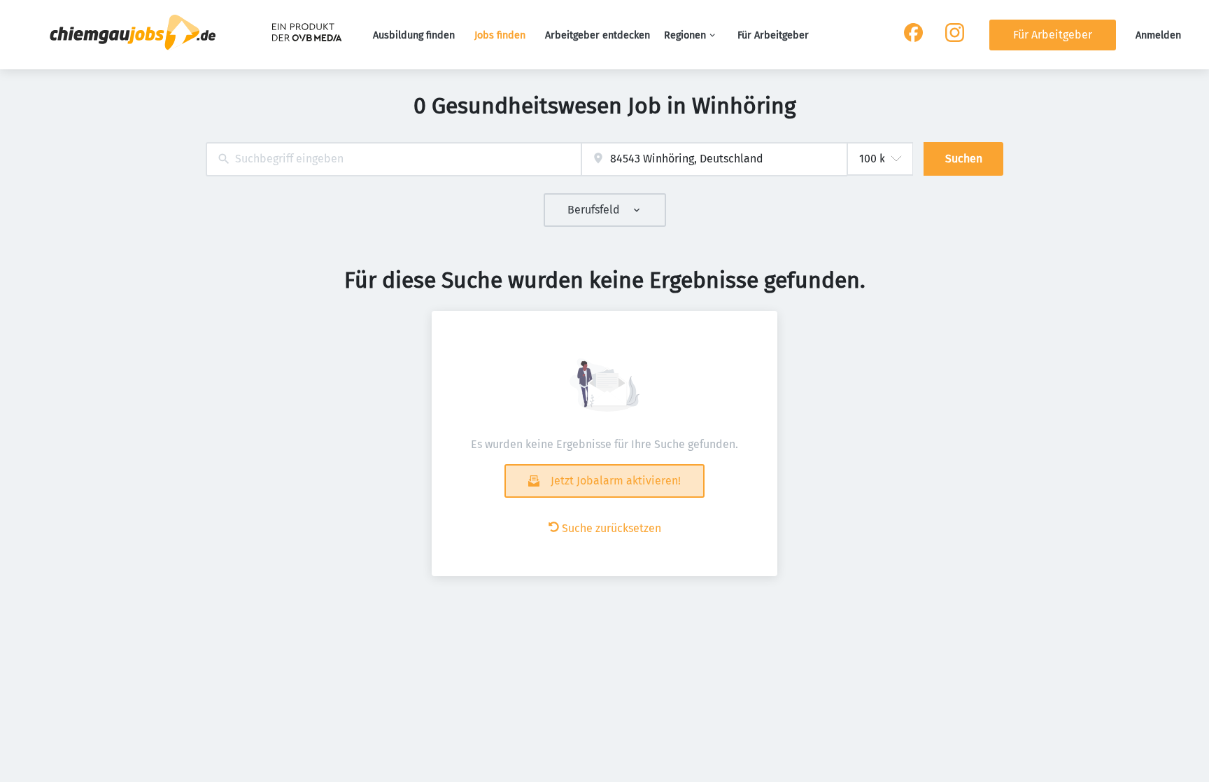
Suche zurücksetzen (611, 528)
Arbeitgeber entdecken (597, 35)
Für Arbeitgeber (773, 35)
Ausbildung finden (414, 35)
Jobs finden (499, 35)
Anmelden (1158, 35)
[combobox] (393, 159)
